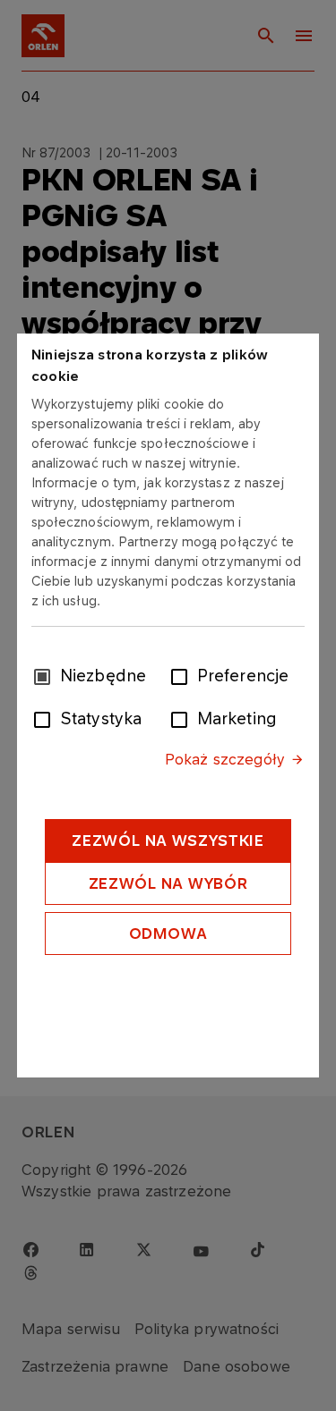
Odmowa (168, 933)
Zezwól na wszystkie (167, 840)
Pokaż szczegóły (225, 759)
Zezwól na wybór (168, 883)
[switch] (182, 675)
